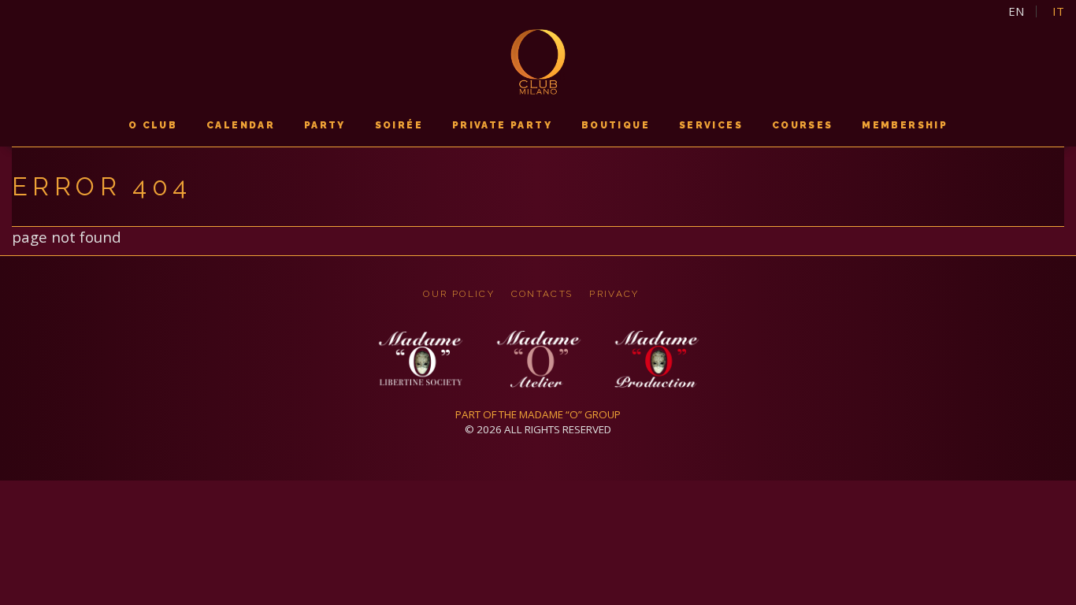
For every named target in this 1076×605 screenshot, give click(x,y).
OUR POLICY (459, 293)
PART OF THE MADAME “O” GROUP (538, 414)
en (1016, 11)
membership (905, 125)
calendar (240, 125)
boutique (615, 125)
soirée (399, 125)
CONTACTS (542, 293)
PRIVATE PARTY (502, 125)
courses (802, 125)
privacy (614, 293)
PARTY (325, 125)
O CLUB (152, 125)
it (1058, 11)
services (711, 125)
